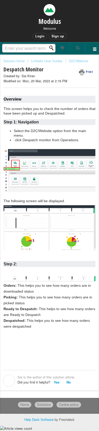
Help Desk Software (39, 419)
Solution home (15, 60)
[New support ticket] (62, 47)
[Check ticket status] (78, 47)
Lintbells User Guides (46, 60)
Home (24, 404)
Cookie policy (69, 404)
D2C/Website (78, 60)
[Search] (53, 48)
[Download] (40, 215)
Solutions (44, 404)
